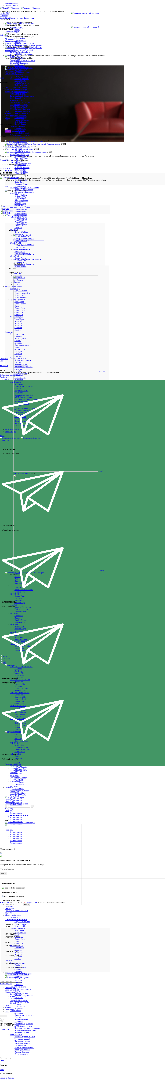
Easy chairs (18, 677)
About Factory (20, 933)
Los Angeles (14, 777)
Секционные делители (23, 1024)
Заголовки (18, 985)
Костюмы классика (17, 98)
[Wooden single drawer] (55, 371)
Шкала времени (21, 967)
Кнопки (17, 991)
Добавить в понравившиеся (16, 911)
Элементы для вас (17, 963)
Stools (16, 760)
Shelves (17, 763)
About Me (18, 950)
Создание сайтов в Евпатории (17, 795)
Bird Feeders (19, 600)
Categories (4, 35)
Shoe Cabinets (19, 81)
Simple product (20, 137)
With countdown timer (23, 163)
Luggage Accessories (22, 607)
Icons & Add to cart (21, 83)
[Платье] (14, 147)
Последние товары (22, 1050)
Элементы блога (21, 993)
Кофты (12, 100)
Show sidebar (5, 168)
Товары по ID (20, 1045)
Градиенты (18, 1022)
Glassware (18, 135)
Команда (18, 972)
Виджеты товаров (21, 1032)
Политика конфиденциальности (18, 769)
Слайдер (18, 965)
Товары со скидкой (22, 1039)
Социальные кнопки (23, 974)
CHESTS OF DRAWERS (20, 102)
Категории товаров (22, 1041)
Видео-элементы (21, 1019)
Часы (7, 1012)
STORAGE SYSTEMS (19, 79)
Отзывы (17, 969)
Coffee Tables (19, 100)
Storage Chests (20, 89)
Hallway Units (20, 85)
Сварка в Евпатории (14, 791)
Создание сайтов (12, 32)
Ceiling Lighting (20, 778)
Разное (7, 118)
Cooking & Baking (21, 791)
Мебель (8, 1007)
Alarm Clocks (19, 752)
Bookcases (18, 113)
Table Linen (19, 133)
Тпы (16, 32)
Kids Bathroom (20, 122)
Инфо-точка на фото (22, 989)
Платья (17, 30)
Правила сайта (16, 766)
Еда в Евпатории (12, 990)
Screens (17, 87)
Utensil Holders (20, 173)
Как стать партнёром (14, 774)
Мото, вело (19, 930)
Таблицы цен (19, 1006)
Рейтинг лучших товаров (24, 1037)
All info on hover (21, 87)
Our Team (18, 956)
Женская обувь (16, 96)
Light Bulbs (19, 784)
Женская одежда (11, 992)
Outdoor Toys (19, 603)
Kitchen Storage (20, 795)
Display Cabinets (21, 107)
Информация (15, 917)
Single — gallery (20, 924)
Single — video (20, 926)
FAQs (16, 935)
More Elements (15, 1011)
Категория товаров (22, 1043)
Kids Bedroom (20, 124)
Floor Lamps (19, 782)
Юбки (12, 109)
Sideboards (18, 111)
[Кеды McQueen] (18, 141)
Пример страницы (17, 928)
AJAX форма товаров (23, 1026)
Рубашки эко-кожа (53, 144)
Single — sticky (20, 920)
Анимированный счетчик (25, 1030)
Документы (14, 781)
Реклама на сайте (17, 779)
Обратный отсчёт (21, 1002)
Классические (20, 41)
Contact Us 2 (19, 941)
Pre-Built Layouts (16, 946)
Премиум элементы (18, 987)
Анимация (18, 1013)
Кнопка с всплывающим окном (27, 1028)
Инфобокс (18, 1009)
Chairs (16, 756)
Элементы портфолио (23, 995)
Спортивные (19, 38)
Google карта (19, 978)
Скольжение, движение (24, 1015)
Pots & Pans (19, 789)
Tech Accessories (21, 609)
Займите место (16, 798)
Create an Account (7, 1078)
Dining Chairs (19, 128)
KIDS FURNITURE (18, 115)
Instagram (18, 976)
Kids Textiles (19, 120)
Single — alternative (22, 922)
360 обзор (18, 1000)
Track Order (19, 948)
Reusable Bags (20, 611)
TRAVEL (13, 605)
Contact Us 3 (19, 939)
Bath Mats (18, 773)
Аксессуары (10, 87)
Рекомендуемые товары (24, 1048)
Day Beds (18, 74)
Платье (27, 147)
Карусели (18, 982)
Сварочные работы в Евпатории (19, 18)
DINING (13, 126)
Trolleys (17, 83)
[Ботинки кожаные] (18, 152)
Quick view (9, 802)
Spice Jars (18, 167)
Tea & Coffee (19, 131)
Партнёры (9, 787)
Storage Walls (19, 109)
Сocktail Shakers (20, 171)
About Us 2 (18, 952)
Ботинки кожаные (39, 152)
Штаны (13, 107)
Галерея (17, 1004)
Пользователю (11, 764)
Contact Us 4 (19, 937)
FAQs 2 (17, 959)
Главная (3, 160)
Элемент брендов (21, 1052)
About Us (18, 954)
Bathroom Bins (20, 769)
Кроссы (30, 149)
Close (2, 361)
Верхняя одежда (16, 28)
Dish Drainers (19, 169)
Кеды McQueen (37, 141)
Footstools (18, 76)
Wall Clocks (19, 154)
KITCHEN (14, 786)
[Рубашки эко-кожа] (25, 144)
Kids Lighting (19, 118)
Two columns (19, 126)
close (2, 78)
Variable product (20, 139)
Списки (17, 1017)
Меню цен (18, 998)
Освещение (9, 1009)
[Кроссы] (16, 149)
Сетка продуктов (21, 1054)
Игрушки (9, 1005)
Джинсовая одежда (17, 94)
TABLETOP (15, 162)
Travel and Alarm (21, 158)
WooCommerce (16, 1035)
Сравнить (9, 799)
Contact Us (18, 943)
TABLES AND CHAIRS (19, 92)
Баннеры (18, 980)
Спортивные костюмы (19, 105)
